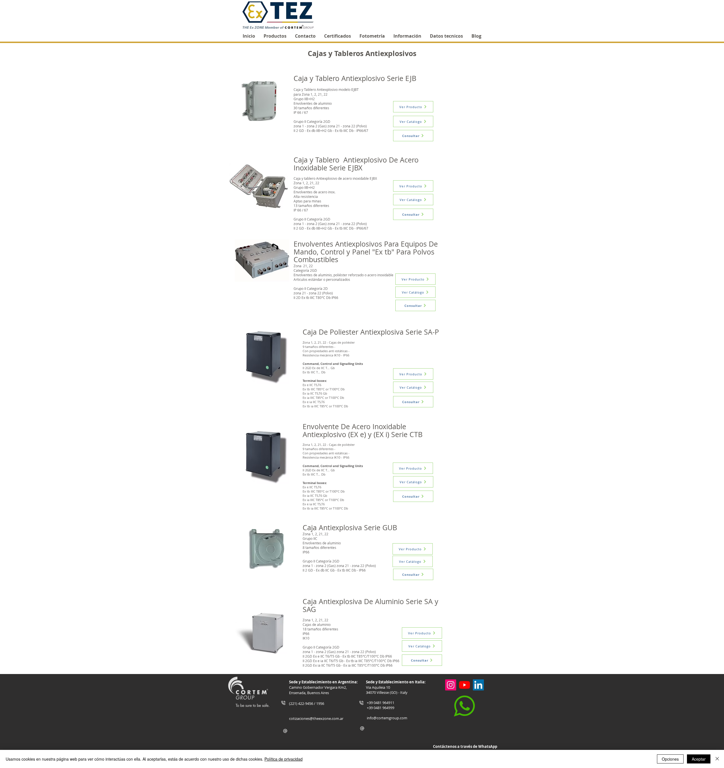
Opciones (670, 759)
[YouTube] (464, 684)
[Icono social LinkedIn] (478, 684)
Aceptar (699, 759)
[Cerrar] (717, 758)
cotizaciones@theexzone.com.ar (316, 718)
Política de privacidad (283, 759)
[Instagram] (450, 684)
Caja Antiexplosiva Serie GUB (350, 527)
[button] (258, 186)
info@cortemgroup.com (387, 717)
